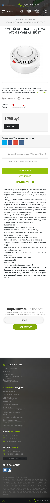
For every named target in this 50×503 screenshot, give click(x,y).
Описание (25, 170)
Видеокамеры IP (9, 391)
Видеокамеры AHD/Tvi (11, 394)
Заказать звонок (29, 7)
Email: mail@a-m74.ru (13, 441)
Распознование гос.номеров (13, 426)
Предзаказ (11, 126)
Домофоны (7, 401)
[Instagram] (9, 470)
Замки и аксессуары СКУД (12, 410)
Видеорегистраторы (10, 404)
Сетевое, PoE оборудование (13, 417)
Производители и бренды (12, 376)
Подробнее (41, 92)
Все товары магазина (11, 382)
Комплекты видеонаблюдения (10, 398)
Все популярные (9, 380)
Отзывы (25, 176)
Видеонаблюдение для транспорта (11, 413)
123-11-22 (12, 438)
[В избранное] (9, 98)
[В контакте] (5, 470)
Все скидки (7, 378)
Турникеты (7, 407)
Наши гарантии (25, 182)
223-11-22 (12, 435)
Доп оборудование (10, 420)
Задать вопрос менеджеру (15, 458)
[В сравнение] (24, 98)
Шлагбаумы (7, 423)
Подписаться (25, 327)
